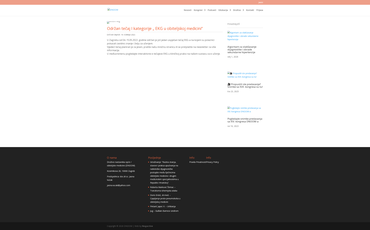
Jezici (261, 2)
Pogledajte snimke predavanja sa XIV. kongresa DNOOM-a (244, 120)
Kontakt (250, 10)
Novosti (188, 10)
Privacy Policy (212, 162)
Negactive (147, 226)
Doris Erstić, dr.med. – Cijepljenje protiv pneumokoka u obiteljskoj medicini (165, 198)
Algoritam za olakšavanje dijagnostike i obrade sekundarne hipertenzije (241, 49)
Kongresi (198, 10)
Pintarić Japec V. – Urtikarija (163, 206)
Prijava (259, 10)
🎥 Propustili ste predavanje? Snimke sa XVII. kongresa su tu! (245, 85)
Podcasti (212, 10)
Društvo (237, 10)
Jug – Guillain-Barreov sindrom (164, 210)
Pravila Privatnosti (197, 162)
